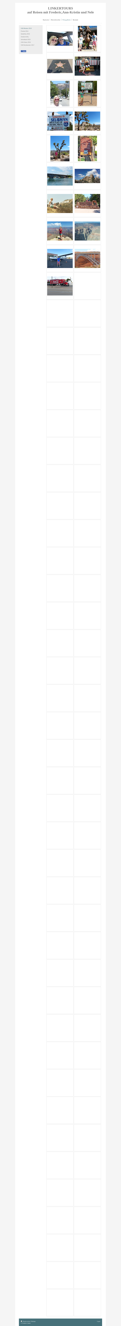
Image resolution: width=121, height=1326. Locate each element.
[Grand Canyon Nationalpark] (87, 203)
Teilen (24, 51)
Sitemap (33, 1321)
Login (98, 1321)
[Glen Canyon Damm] (87, 258)
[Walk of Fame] (60, 66)
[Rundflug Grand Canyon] (87, 231)
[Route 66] (87, 93)
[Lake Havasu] (60, 176)
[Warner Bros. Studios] (87, 38)
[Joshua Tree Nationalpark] (87, 121)
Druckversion (26, 1321)
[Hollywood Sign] (59, 93)
